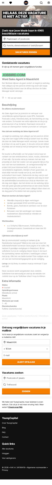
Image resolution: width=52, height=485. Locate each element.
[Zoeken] (42, 2)
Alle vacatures (8, 449)
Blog (4, 428)
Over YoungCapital (9, 423)
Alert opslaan (26, 362)
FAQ (3, 432)
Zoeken (26, 391)
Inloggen (5, 453)
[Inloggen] (49, 3)
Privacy (5, 470)
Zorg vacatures (9, 315)
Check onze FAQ (15, 407)
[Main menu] (3, 3)
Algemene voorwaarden (36, 467)
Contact (5, 437)
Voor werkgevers (9, 458)
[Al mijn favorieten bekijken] (10, 2)
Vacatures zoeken (26, 52)
